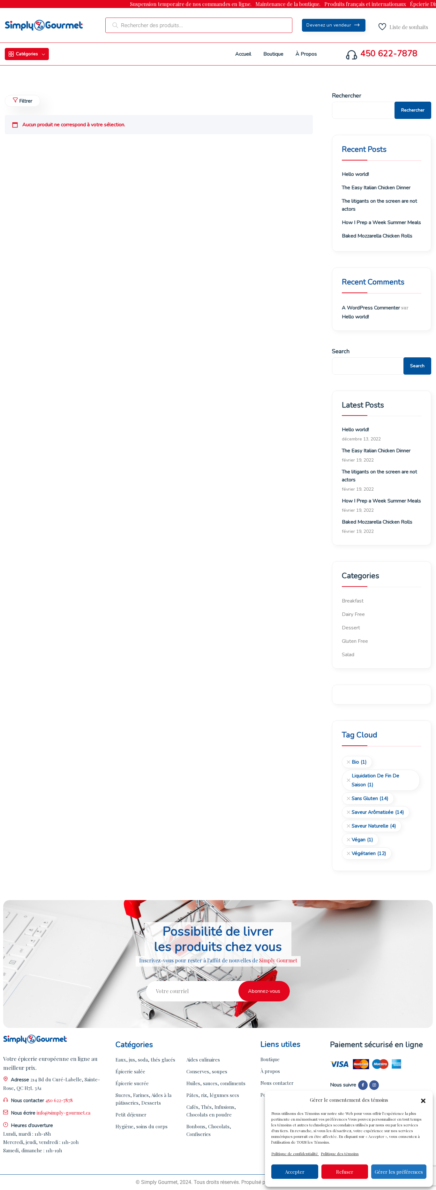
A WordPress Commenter (371, 307)
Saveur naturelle (374, 826)
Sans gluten (370, 798)
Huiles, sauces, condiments (215, 1083)
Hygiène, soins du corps (142, 1126)
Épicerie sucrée (132, 1083)
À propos (270, 1071)
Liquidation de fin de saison (375, 780)
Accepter (294, 1172)
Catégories (27, 54)
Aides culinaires (203, 1059)
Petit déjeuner (131, 1114)
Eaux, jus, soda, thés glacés (145, 1059)
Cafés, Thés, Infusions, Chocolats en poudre (211, 1111)
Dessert (351, 627)
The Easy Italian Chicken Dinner (376, 187)
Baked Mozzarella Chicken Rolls (377, 235)
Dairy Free (353, 614)
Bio (359, 762)
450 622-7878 (388, 54)
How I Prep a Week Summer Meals (381, 222)
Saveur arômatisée (378, 812)
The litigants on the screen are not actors (379, 205)
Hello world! (355, 174)
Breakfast (353, 600)
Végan (362, 839)
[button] (423, 1100)
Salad (348, 654)
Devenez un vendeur (329, 25)
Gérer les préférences (399, 1172)
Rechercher (346, 95)
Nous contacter (277, 1083)
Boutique (270, 1059)
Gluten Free (355, 641)
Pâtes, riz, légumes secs (212, 1095)
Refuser (344, 1172)
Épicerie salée (130, 1071)
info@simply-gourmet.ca (63, 1112)
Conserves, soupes (206, 1071)
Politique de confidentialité (295, 1153)
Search (341, 351)
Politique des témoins (340, 1153)
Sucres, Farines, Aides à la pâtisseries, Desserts (143, 1099)
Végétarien (369, 853)
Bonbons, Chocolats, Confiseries (208, 1130)
